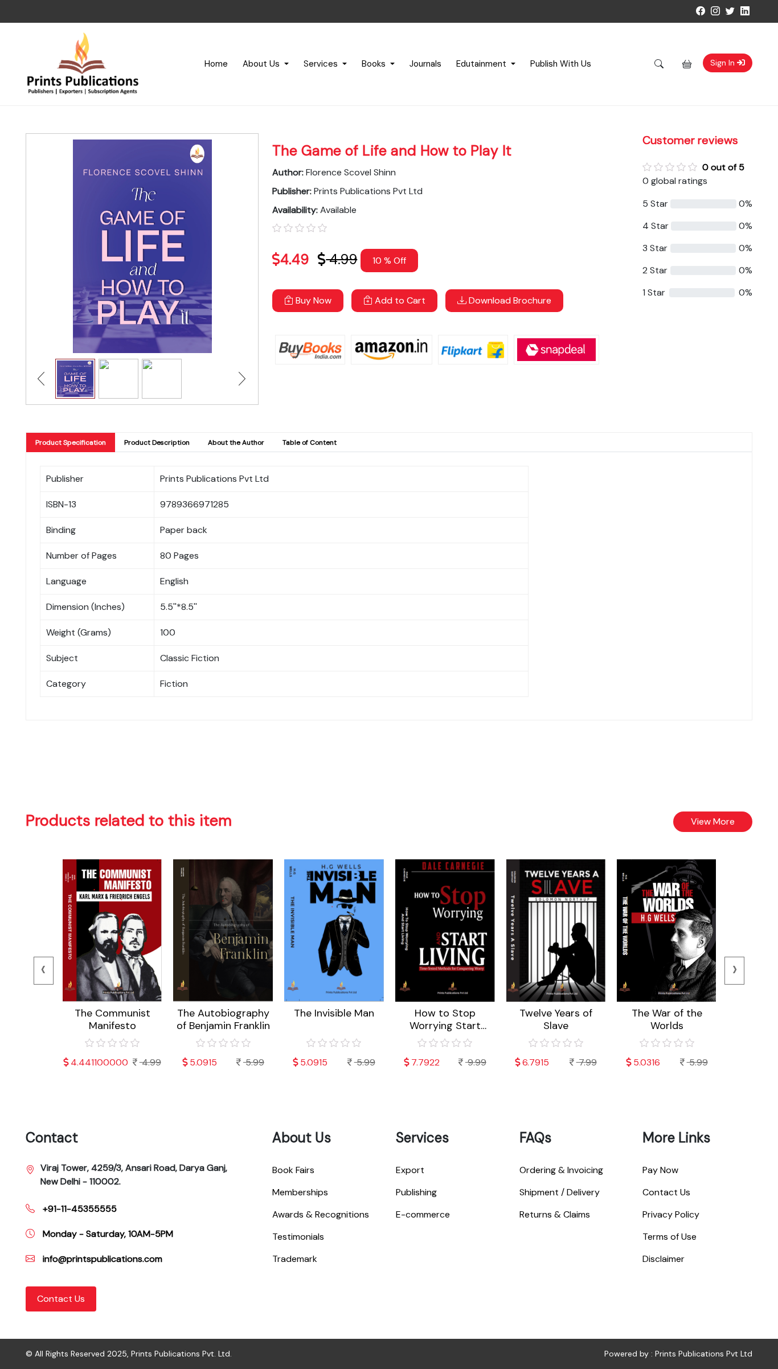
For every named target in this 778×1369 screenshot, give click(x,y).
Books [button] (375, 63)
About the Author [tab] (236, 442)
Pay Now (660, 1170)
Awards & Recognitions (320, 1214)
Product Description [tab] (157, 442)
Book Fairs (293, 1170)
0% (745, 204)
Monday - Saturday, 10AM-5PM (106, 1234)
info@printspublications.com (101, 1259)
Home (216, 63)
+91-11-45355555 (78, 1209)
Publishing (416, 1192)
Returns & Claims (554, 1214)
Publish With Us (560, 63)
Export (410, 1170)
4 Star (655, 226)
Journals (425, 63)
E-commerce (423, 1214)
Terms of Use (669, 1237)
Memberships (300, 1192)
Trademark (294, 1259)
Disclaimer (663, 1259)
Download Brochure (508, 300)
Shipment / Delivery (559, 1192)
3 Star (655, 248)
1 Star (653, 292)
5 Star (655, 204)
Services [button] (322, 63)
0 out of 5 (723, 167)
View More (713, 821)
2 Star (655, 270)
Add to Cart (398, 300)
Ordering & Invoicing (561, 1170)
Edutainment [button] (482, 63)
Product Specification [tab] (70, 442)
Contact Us (61, 1299)
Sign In (723, 63)
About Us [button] (262, 63)
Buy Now (312, 300)
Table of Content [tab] (309, 442)
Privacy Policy (670, 1214)
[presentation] (44, 971)
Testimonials (298, 1237)
